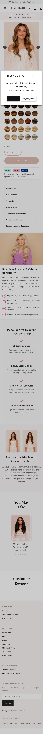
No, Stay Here (29, 98)
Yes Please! (13, 98)
